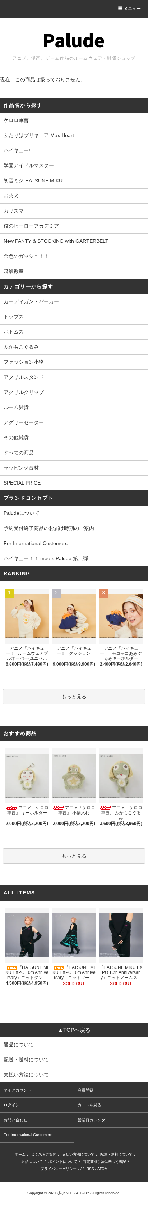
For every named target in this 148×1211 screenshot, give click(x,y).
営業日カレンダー (93, 1120)
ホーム (20, 1154)
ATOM (102, 1169)
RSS (90, 1169)
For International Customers (36, 543)
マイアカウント (17, 1090)
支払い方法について (78, 1154)
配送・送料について (116, 1154)
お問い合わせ (15, 1120)
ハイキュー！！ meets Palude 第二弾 (46, 558)
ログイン (11, 1105)
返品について (32, 1162)
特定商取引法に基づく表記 (104, 1162)
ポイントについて (62, 1162)
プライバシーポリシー (59, 1169)
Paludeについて (22, 513)
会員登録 (85, 1090)
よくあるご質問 (43, 1154)
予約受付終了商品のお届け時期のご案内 (49, 528)
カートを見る (89, 1105)
